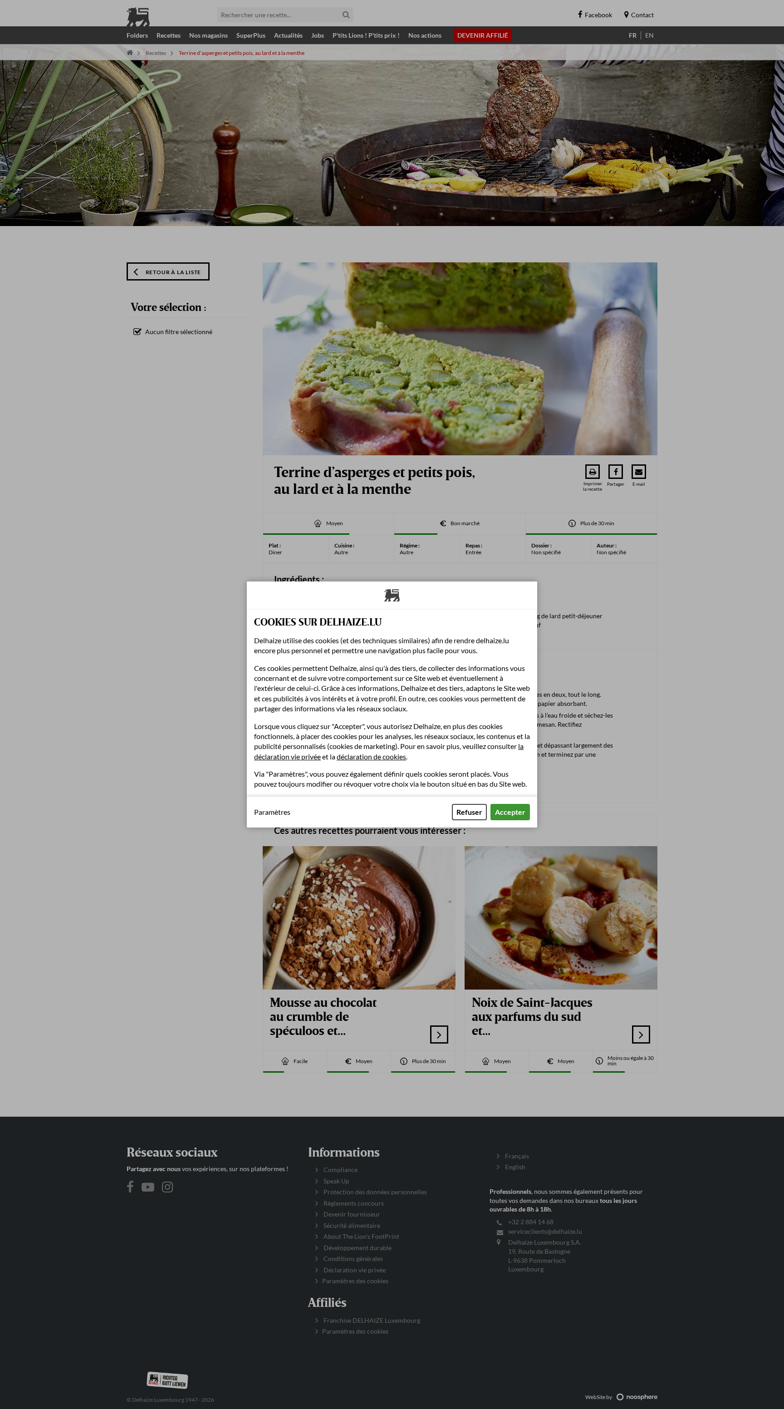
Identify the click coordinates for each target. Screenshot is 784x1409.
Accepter (510, 812)
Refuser (469, 812)
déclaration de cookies (371, 756)
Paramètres (272, 812)
